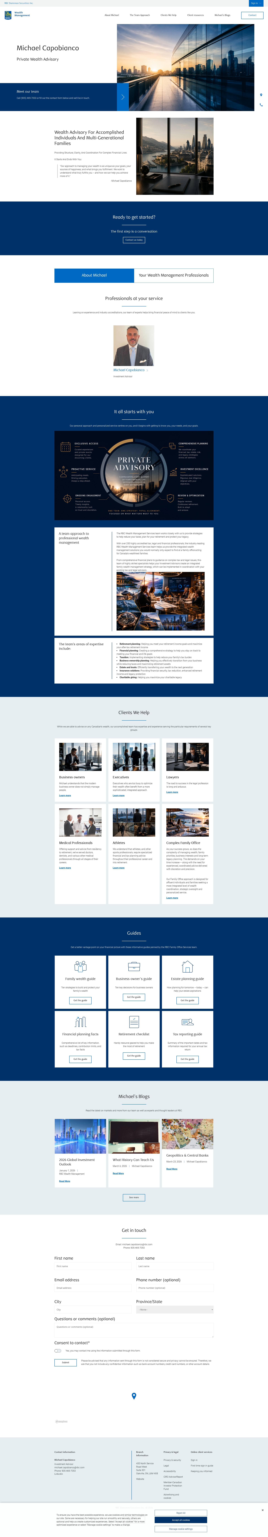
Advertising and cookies (171, 1496)
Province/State (149, 1302)
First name (63, 1259)
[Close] (263, 1510)
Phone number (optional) (158, 1280)
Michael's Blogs (222, 15)
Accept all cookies (181, 1520)
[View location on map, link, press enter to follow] (134, 1399)
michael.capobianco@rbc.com (69, 1467)
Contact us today (134, 240)
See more (134, 1197)
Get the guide (80, 1000)
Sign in (194, 1460)
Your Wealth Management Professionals (174, 276)
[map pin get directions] (134, 1396)
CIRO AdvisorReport (173, 1476)
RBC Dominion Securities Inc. (18, 3)
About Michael (112, 15)
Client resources (195, 15)
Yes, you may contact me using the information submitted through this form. (103, 1350)
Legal (166, 1465)
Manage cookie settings (181, 1529)
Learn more (65, 795)
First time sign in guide (202, 1465)
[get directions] (134, 1396)
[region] (134, 1399)
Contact (252, 15)
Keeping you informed (201, 1471)
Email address (66, 1280)
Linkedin (58, 1474)
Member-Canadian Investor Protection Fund (173, 1485)
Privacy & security (172, 1460)
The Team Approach (140, 15)
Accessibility (170, 1471)
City (57, 1302)
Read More (64, 1181)
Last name (145, 1259)
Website (140, 1479)
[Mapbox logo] (61, 1421)
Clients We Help (168, 15)
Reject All (181, 1513)
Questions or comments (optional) (84, 1319)
